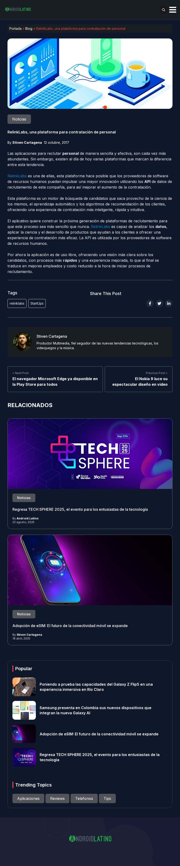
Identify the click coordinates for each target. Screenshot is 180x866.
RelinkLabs (18, 176)
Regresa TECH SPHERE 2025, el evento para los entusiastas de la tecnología (80, 509)
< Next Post (20, 373)
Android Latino (27, 518)
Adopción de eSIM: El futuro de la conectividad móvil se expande (70, 625)
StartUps (37, 303)
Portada (15, 28)
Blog (28, 28)
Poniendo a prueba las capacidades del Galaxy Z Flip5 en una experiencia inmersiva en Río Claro (96, 687)
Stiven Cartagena (27, 142)
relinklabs (17, 303)
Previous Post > (157, 373)
